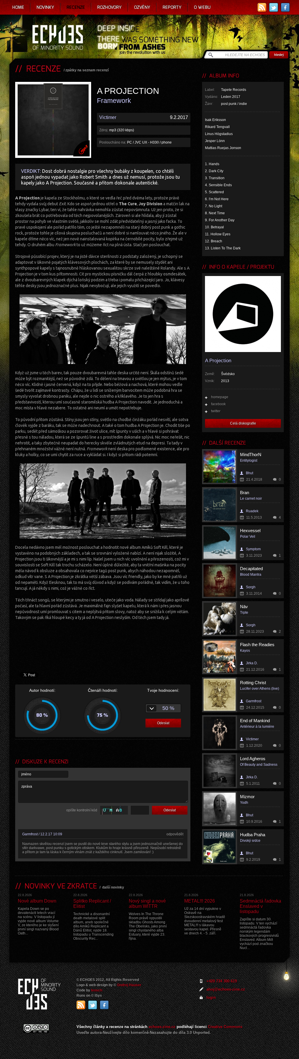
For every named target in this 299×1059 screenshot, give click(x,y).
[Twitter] (273, 7)
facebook (218, 404)
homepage (219, 397)
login (211, 997)
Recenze (76, 7)
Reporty (172, 7)
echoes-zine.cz (162, 1026)
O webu (202, 7)
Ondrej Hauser (129, 985)
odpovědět (174, 834)
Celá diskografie (243, 423)
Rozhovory (109, 7)
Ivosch (96, 990)
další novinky (113, 887)
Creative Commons (225, 1026)
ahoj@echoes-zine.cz (225, 989)
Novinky (45, 7)
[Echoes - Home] (57, 38)
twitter (215, 411)
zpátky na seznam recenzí (87, 70)
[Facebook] (285, 7)
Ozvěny (142, 7)
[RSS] (262, 7)
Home (18, 7)
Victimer (107, 117)
